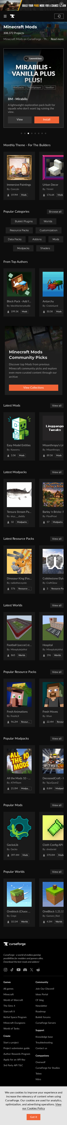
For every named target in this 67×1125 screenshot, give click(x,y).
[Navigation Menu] (5, 16)
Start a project (11, 1042)
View (20, 119)
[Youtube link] (18, 970)
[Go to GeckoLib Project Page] (19, 836)
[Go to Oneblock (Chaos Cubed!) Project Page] (19, 902)
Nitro (38, 1079)
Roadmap (41, 1011)
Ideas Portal (42, 994)
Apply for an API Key (14, 1060)
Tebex (39, 1074)
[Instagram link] (5, 970)
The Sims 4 (9, 1006)
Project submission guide (16, 1048)
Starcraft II (9, 1011)
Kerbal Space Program (15, 1017)
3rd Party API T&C (13, 1065)
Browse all (55, 211)
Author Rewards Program (16, 1054)
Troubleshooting (44, 1042)
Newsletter (41, 1006)
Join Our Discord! (45, 989)
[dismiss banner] (61, 4)
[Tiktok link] (12, 970)
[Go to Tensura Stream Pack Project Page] (19, 503)
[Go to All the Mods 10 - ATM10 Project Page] (19, 769)
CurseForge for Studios (48, 1068)
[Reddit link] (38, 970)
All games (8, 989)
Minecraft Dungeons (14, 1023)
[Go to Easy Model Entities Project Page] (19, 436)
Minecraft (8, 994)
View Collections (33, 387)
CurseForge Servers (46, 1023)
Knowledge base (44, 1037)
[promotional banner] (33, 5)
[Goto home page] (12, 16)
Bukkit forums (43, 1017)
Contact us (41, 1048)
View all (57, 405)
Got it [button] (33, 1117)
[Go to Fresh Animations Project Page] (19, 703)
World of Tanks (11, 1029)
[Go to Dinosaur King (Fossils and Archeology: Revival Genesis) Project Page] (19, 569)
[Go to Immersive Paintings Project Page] (19, 176)
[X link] (32, 970)
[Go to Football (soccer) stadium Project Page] (19, 636)
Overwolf (40, 1062)
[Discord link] (25, 970)
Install (46, 119)
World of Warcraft (13, 1000)
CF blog (40, 1000)
